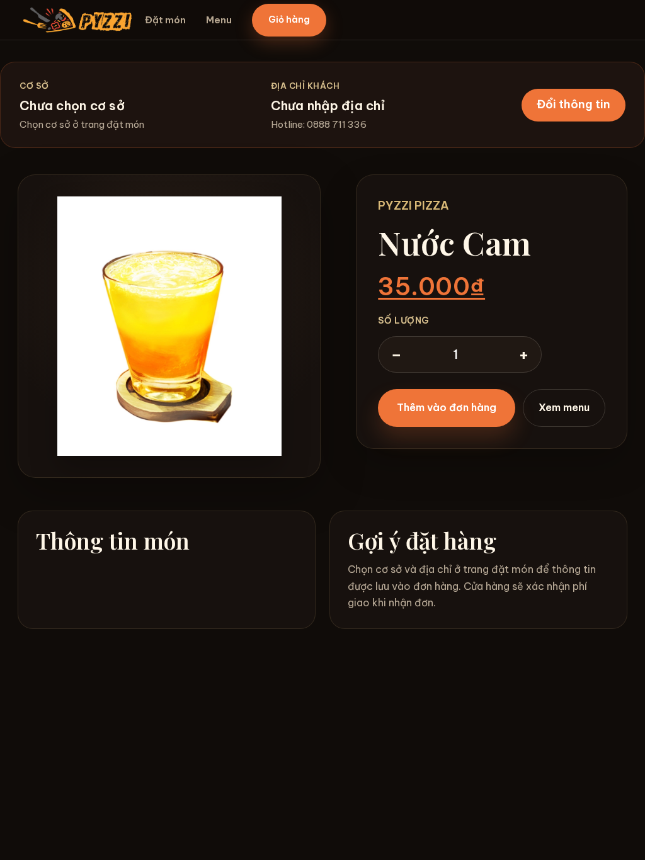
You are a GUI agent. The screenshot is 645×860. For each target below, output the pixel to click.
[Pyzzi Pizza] (77, 20)
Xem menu (564, 407)
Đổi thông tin (573, 104)
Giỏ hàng (289, 19)
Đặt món (165, 19)
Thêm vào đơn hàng (446, 407)
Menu (219, 19)
